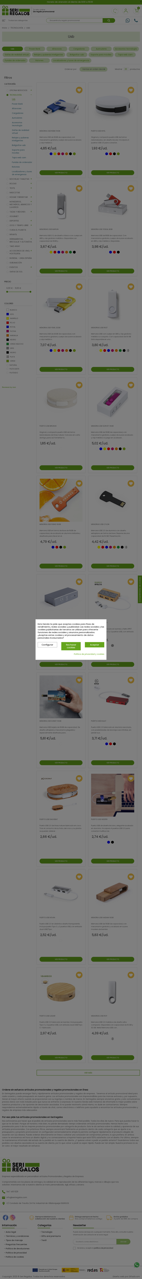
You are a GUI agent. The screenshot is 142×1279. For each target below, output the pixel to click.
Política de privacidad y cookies (89, 654)
